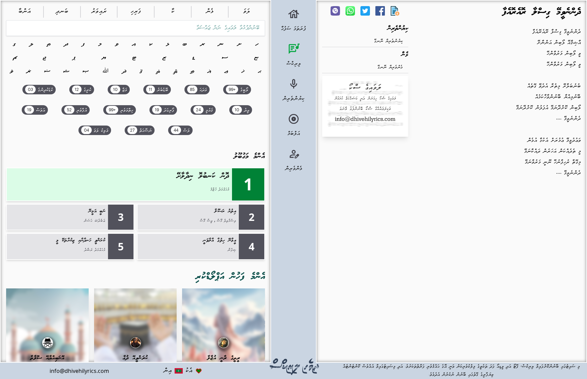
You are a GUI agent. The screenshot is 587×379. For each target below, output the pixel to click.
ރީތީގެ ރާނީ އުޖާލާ (223, 358)
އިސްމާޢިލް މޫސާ (226, 221)
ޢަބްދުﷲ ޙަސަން (94, 221)
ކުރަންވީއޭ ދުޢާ (135, 358)
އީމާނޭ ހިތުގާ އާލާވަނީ (219, 240)
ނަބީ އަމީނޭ (97, 211)
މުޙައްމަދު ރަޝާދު (94, 250)
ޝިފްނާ (232, 250)
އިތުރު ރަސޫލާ (225, 211)
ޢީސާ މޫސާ (206, 221)
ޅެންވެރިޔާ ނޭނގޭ (390, 67)
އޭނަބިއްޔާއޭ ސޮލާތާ (47, 358)
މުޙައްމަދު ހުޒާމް (219, 189)
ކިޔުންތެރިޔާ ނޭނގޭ (388, 41)
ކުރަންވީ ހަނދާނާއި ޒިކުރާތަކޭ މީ (80, 240)
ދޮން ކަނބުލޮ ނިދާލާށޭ (203, 176)
